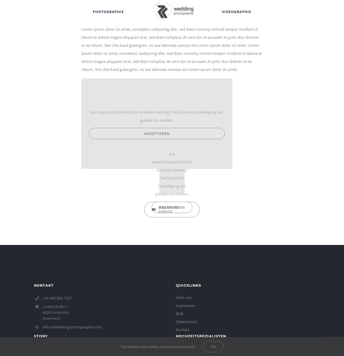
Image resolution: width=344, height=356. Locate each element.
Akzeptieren (157, 133)
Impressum (185, 305)
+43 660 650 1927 (57, 298)
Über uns (184, 297)
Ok (213, 346)
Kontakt (182, 329)
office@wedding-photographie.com (72, 327)
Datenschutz (186, 321)
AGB (179, 313)
